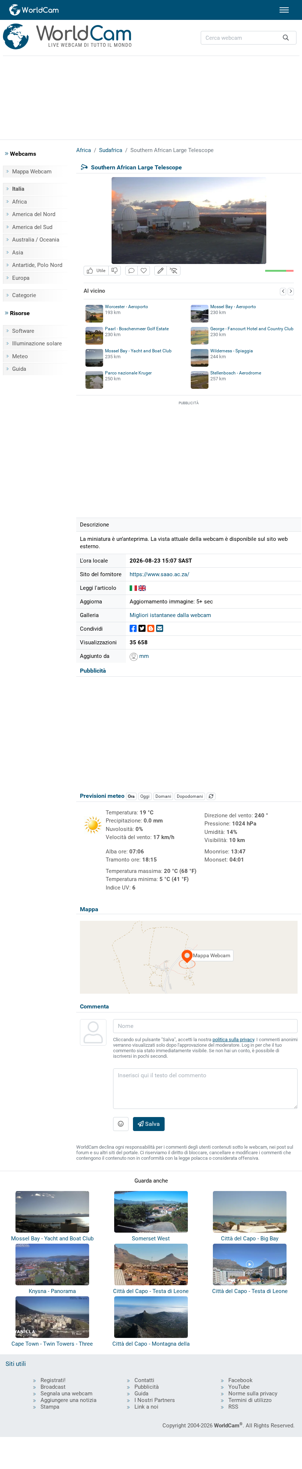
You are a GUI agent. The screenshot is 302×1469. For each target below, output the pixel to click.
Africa (19, 201)
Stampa (50, 1406)
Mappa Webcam (32, 171)
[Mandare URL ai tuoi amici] (159, 628)
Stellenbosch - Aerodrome (235, 373)
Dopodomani (190, 796)
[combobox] (248, 38)
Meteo (20, 356)
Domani (163, 796)
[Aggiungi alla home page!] (143, 271)
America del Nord (33, 214)
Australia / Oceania (35, 239)
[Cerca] (285, 38)
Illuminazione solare (37, 343)
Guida (19, 369)
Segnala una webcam (66, 1393)
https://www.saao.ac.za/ (159, 574)
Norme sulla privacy (252, 1393)
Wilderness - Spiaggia (231, 350)
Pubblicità (146, 1387)
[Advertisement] (151, 96)
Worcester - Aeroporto (126, 306)
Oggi (145, 796)
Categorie (24, 295)
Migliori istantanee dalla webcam (170, 615)
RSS (233, 1406)
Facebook (240, 1380)
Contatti (144, 1380)
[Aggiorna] (211, 796)
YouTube (239, 1387)
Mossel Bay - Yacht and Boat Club (138, 350)
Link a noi (146, 1406)
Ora (131, 796)
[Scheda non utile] (114, 271)
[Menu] (284, 10)
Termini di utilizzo (250, 1400)
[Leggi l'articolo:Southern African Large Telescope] (133, 588)
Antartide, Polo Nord (37, 265)
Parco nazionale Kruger (128, 373)
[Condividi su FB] (133, 628)
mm (143, 656)
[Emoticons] (121, 1124)
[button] (160, 271)
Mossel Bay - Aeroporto (233, 306)
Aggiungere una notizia (68, 1400)
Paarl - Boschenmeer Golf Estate (137, 328)
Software (23, 331)
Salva (152, 1123)
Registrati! (53, 1380)
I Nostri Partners (154, 1400)
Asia (17, 252)
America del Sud (32, 227)
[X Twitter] (141, 628)
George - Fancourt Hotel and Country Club (252, 328)
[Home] (34, 10)
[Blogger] (150, 628)
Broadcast (53, 1387)
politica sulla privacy (233, 1039)
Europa (20, 278)
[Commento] (131, 271)
